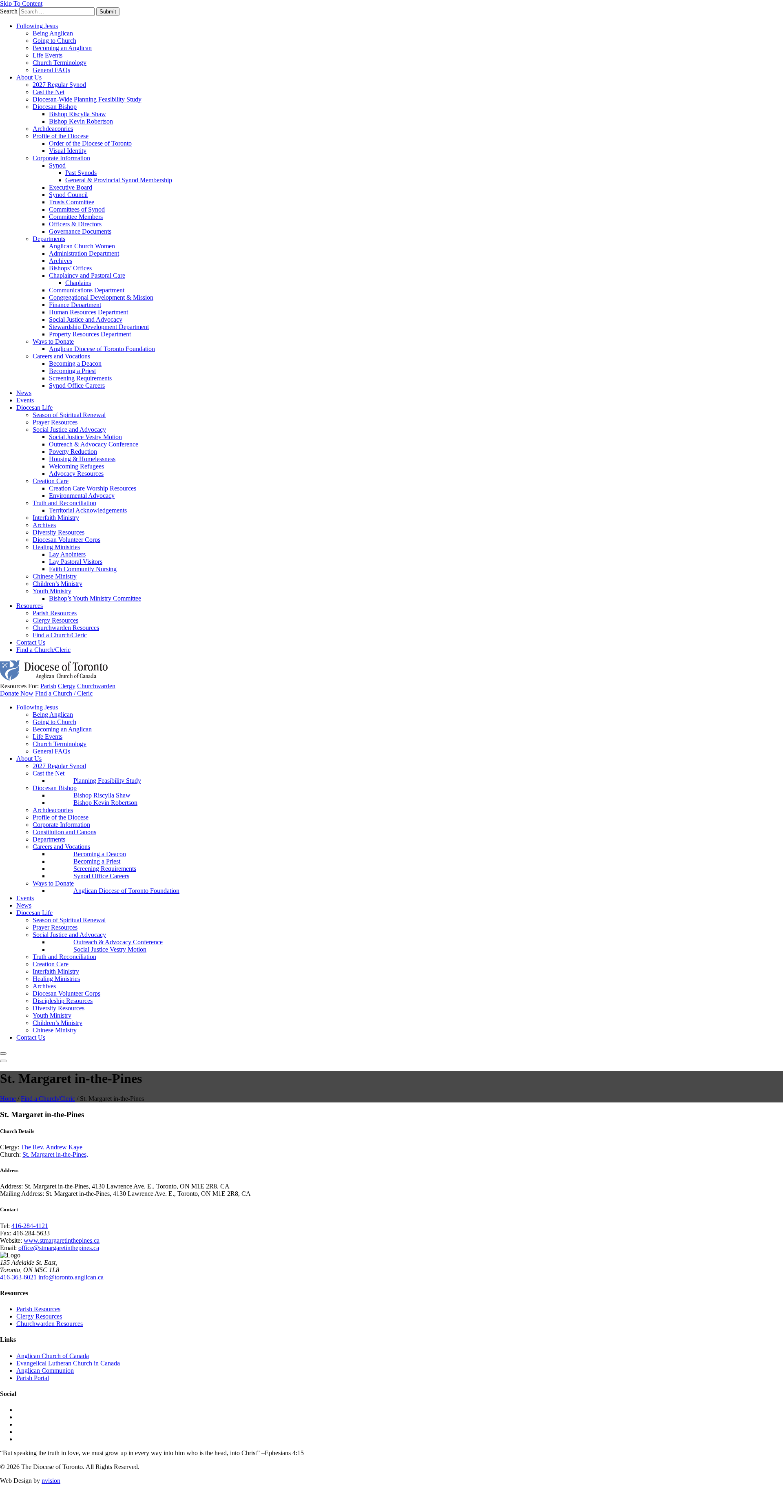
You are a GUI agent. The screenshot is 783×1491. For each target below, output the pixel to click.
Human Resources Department (88, 312)
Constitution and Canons (64, 831)
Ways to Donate (53, 341)
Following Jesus (37, 25)
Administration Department (84, 253)
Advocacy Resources (76, 473)
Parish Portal (32, 1377)
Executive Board (70, 187)
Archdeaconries (53, 128)
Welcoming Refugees (76, 466)
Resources (29, 605)
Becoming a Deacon (75, 363)
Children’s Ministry (57, 583)
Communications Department (86, 290)
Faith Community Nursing (83, 568)
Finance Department (75, 304)
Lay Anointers (67, 554)
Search (9, 11)
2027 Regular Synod (59, 84)
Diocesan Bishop (55, 106)
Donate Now (16, 693)
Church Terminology (59, 62)
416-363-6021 (18, 1277)
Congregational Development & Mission (101, 297)
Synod (57, 165)
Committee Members (76, 216)
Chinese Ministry (55, 576)
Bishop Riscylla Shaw (77, 113)
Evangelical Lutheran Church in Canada (68, 1363)
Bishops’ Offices (70, 268)
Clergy (66, 686)
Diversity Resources (58, 532)
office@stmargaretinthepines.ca (58, 1247)
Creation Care (51, 480)
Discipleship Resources (63, 1000)
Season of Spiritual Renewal (69, 414)
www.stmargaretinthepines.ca (62, 1240)
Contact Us (30, 642)
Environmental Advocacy (82, 495)
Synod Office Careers (77, 385)
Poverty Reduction (73, 451)
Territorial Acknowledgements (88, 510)
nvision (51, 1480)
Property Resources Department (90, 334)
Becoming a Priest (72, 370)
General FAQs (51, 69)
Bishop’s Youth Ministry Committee (95, 598)
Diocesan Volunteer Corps (66, 539)
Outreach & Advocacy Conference (93, 444)
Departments (49, 238)
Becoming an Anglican (62, 47)
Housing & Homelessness (82, 458)
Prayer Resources (55, 422)
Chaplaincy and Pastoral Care (87, 275)
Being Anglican (53, 33)
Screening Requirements (80, 378)
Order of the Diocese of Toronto (90, 143)
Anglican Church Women (82, 246)
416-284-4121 (29, 1225)
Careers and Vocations (61, 356)
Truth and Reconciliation (64, 502)
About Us (29, 77)
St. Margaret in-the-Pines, (55, 1154)
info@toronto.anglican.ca (71, 1277)
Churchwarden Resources (66, 627)
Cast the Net (48, 91)
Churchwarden (96, 686)
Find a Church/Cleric (60, 635)
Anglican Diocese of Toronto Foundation (102, 348)
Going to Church (54, 40)
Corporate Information (61, 158)
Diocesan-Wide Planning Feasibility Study (87, 99)
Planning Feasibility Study (107, 780)
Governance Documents (80, 231)
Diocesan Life (34, 407)
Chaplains (78, 282)
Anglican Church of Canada (52, 1355)
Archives (60, 260)
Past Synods (81, 172)
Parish (48, 686)
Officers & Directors (75, 224)
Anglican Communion (45, 1370)
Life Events (47, 55)
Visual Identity (67, 150)
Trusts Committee (71, 202)
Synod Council (68, 194)
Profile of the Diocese (60, 136)
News (23, 392)
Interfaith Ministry (56, 517)
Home (8, 1098)
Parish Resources (55, 613)
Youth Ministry (52, 591)
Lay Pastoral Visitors (75, 561)
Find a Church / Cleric (64, 693)
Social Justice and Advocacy (85, 319)
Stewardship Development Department (99, 326)
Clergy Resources (55, 620)
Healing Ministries (56, 546)
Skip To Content (21, 3)
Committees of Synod (77, 209)
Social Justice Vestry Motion (85, 436)
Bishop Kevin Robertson (81, 121)
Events (25, 400)
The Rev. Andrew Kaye (51, 1147)
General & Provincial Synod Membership (118, 180)
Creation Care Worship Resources (92, 488)
